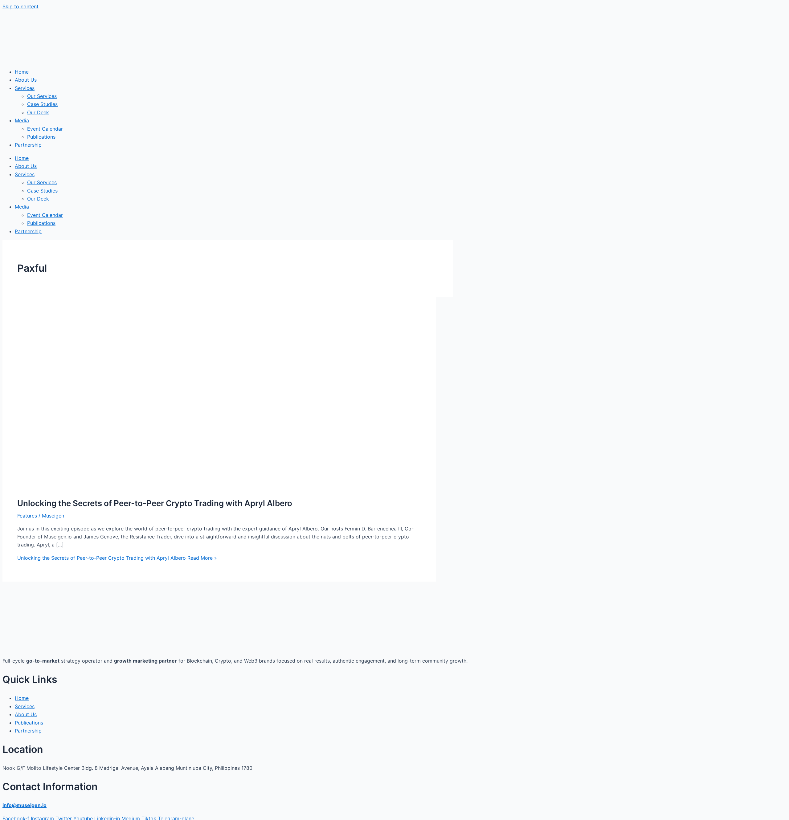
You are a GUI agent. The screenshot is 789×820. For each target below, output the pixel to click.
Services (25, 88)
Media (22, 120)
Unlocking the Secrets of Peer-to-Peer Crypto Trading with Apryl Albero (154, 503)
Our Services (42, 96)
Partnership (28, 145)
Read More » (117, 558)
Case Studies (42, 104)
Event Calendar (45, 129)
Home (22, 72)
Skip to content (20, 6)
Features (27, 516)
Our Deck (38, 112)
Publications (41, 137)
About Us (26, 80)
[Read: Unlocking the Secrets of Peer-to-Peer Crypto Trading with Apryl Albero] (175, 487)
